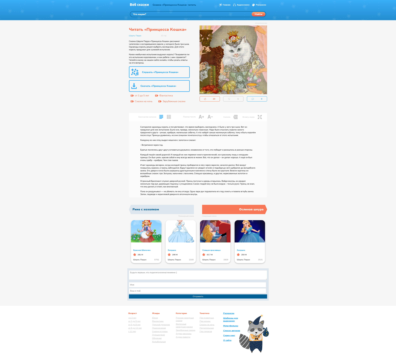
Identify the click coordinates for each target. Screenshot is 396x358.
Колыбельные (159, 341)
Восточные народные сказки (184, 325)
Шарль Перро (135, 35)
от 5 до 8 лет (134, 324)
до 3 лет (132, 317)
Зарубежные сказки (185, 330)
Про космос (205, 321)
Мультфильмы (230, 325)
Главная (226, 5)
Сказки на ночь (207, 324)
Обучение (156, 338)
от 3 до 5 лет (134, 321)
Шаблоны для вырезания (230, 319)
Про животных (207, 317)
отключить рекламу (261, 23)
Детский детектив (161, 324)
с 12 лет (132, 331)
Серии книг (229, 335)
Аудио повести (183, 337)
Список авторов (231, 330)
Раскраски (261, 5)
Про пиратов (206, 331)
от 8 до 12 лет (135, 328)
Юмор (155, 317)
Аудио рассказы (183, 333)
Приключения (159, 328)
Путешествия (158, 334)
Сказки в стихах (160, 331)
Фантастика (157, 321)
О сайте (227, 340)
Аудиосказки (243, 5)
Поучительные (207, 328)
